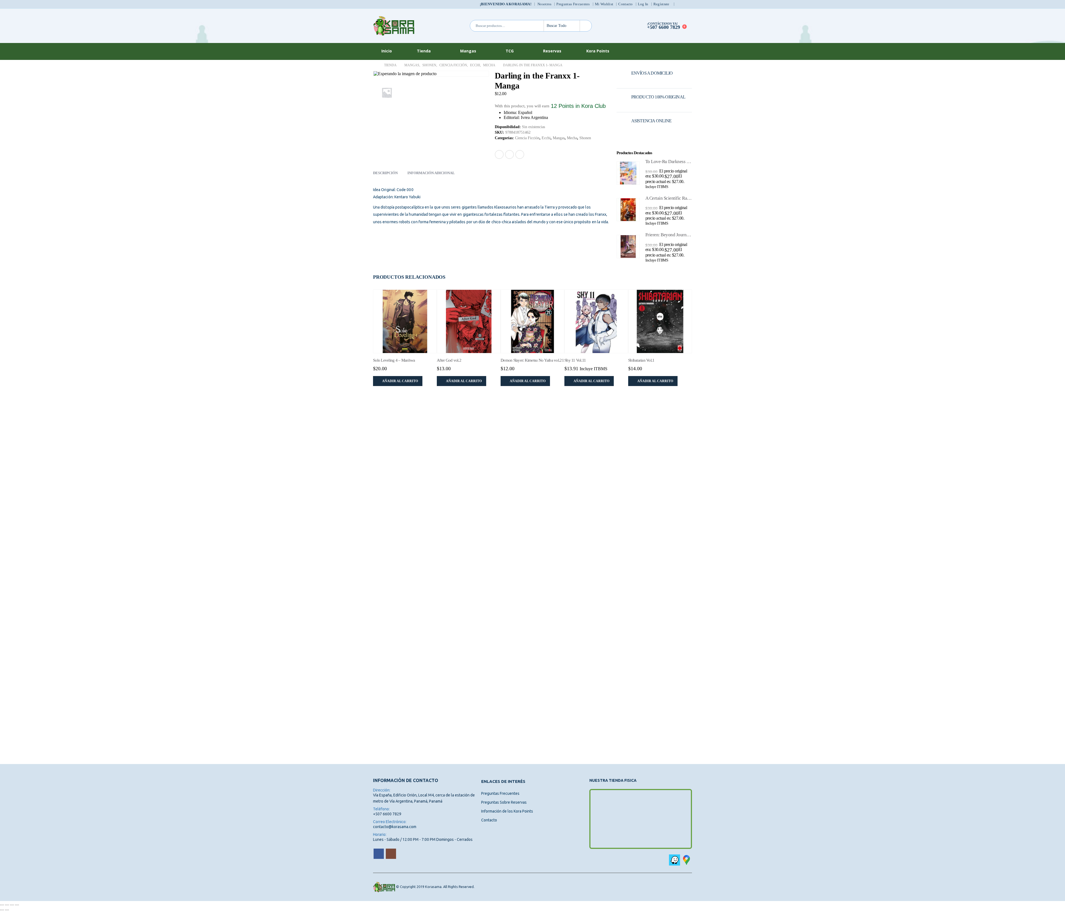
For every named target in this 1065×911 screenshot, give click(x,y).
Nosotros (544, 4)
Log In (643, 4)
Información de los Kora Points (507, 811)
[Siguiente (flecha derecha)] (7, 909)
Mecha (572, 138)
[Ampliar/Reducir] (2, 904)
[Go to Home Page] (374, 65)
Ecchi (546, 138)
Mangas (468, 51)
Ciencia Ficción (527, 138)
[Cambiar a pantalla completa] (7, 904)
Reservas (552, 51)
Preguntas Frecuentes (573, 4)
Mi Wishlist (604, 4)
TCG (510, 51)
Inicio (386, 51)
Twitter (509, 154)
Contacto (625, 4)
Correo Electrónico (519, 154)
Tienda (424, 51)
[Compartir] (12, 904)
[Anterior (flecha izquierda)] (2, 909)
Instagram (391, 854)
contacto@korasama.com (394, 826)
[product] (628, 173)
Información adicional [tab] (431, 173)
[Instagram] (688, 4)
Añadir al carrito (400, 381)
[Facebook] (680, 4)
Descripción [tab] (385, 173)
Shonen (585, 138)
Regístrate (661, 4)
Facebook (499, 154)
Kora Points (597, 51)
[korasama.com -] (394, 25)
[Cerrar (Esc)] (17, 904)
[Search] (586, 25)
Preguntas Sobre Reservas (504, 802)
